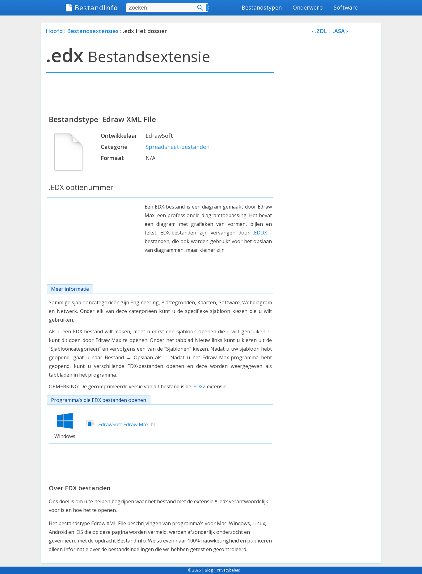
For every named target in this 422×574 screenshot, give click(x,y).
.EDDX (260, 232)
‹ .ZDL (319, 31)
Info (96, 7)
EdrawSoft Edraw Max (123, 424)
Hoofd (54, 31)
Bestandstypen (262, 7)
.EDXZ (199, 386)
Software (346, 7)
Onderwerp (308, 7)
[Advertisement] (160, 93)
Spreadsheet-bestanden (177, 146)
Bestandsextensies (93, 31)
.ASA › (340, 31)
